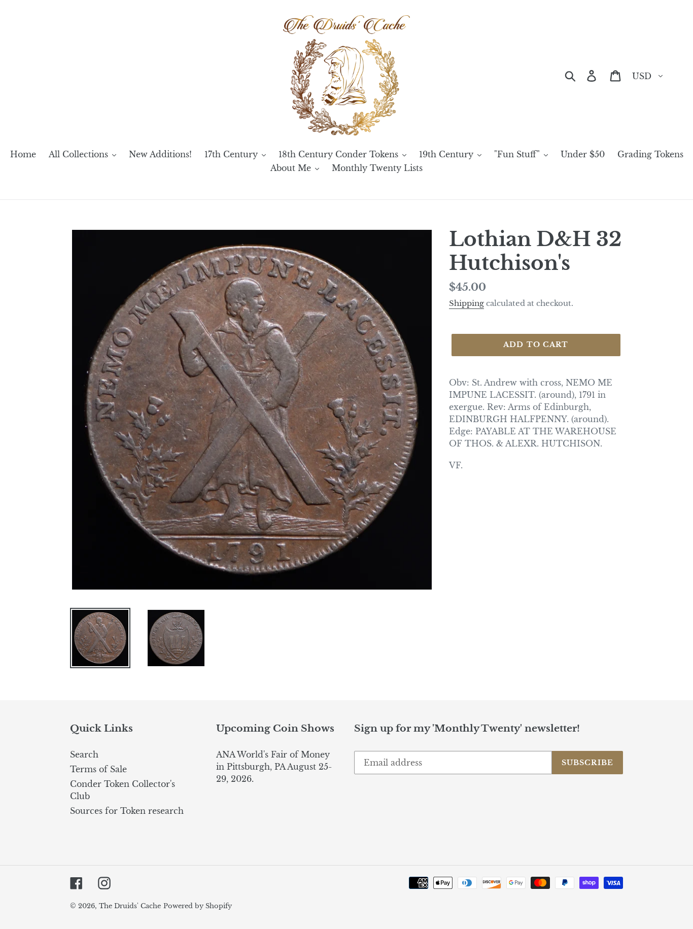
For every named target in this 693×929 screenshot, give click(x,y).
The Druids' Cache (130, 906)
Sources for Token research (127, 811)
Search (84, 754)
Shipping (466, 303)
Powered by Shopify (197, 906)
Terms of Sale (98, 769)
